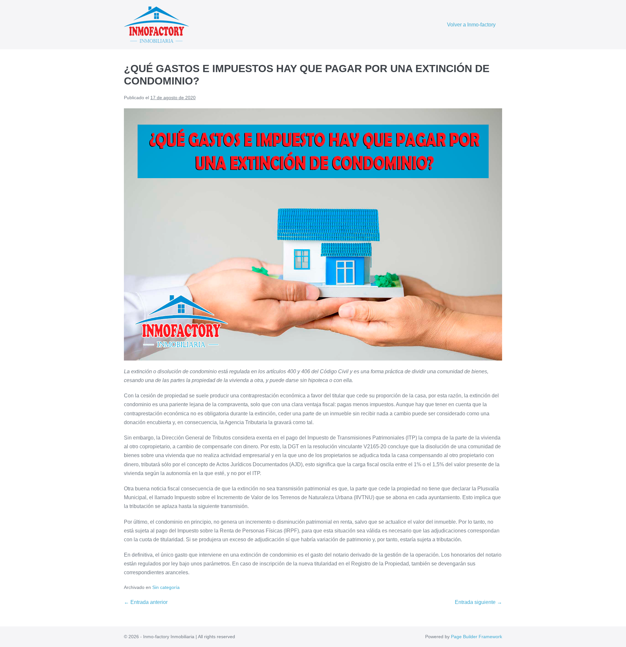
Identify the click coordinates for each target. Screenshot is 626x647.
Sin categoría (166, 587)
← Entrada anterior (146, 602)
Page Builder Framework (476, 636)
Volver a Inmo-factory (471, 24)
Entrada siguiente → (478, 602)
